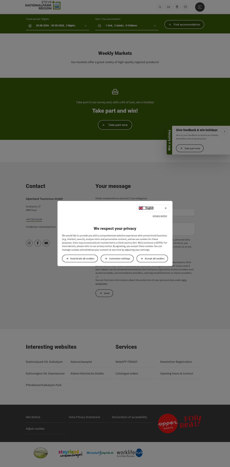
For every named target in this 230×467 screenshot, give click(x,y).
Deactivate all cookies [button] (82, 258)
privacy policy (160, 215)
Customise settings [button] (119, 258)
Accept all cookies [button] (154, 258)
